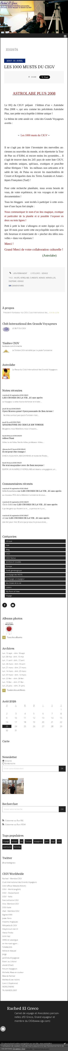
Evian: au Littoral (9, 961)
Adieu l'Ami (8, 438)
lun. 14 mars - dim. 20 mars (14, 671)
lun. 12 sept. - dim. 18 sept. (13, 653)
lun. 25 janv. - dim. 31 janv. (13, 686)
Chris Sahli (7, 504)
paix (47, 841)
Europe (9, 566)
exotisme (13, 281)
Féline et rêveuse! (9, 950)
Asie (7, 545)
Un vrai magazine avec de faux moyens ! (23, 465)
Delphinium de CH (10, 929)
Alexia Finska (7, 932)
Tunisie (28, 841)
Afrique (9, 541)
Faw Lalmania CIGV (10, 900)
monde (42, 278)
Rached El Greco (22, 1008)
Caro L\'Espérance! (10, 983)
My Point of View (12, 591)
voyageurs (38, 841)
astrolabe (24, 278)
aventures (7, 847)
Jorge (4, 954)
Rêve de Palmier (8, 976)
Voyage (9, 595)
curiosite (34, 278)
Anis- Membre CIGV (10, 903)
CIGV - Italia (7, 896)
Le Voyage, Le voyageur (15, 579)
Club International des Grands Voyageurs (19, 882)
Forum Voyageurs (9, 968)
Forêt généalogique (14, 570)
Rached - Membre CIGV (12, 878)
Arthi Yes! (6, 936)
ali (3, 518)
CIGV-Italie (6, 907)
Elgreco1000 (7, 914)
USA (59, 841)
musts (16, 278)
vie (21, 841)
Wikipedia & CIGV (9, 925)
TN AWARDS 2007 (9, 990)
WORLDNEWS (8, 986)
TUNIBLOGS (7, 947)
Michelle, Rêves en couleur (13, 972)
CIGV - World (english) (11, 889)
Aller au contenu (9, 2)
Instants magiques (10, 921)
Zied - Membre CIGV (10, 911)
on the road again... (10, 943)
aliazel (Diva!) (7, 965)
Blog (8, 549)
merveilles (50, 278)
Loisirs (8, 587)
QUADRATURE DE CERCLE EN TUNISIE (23, 425)
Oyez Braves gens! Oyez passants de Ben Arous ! (27, 411)
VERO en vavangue (10, 940)
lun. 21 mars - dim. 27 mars (14, 667)
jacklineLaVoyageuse (10, 958)
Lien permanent (19, 273)
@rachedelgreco (8, 862)
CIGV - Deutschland (10, 893)
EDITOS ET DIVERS (13, 562)
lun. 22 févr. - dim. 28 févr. (13, 678)
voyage (20, 281)
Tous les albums (14, 637)
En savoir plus (19, 1048)
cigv (53, 841)
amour (14, 841)
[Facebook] (4, 605)
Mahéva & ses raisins (11, 979)
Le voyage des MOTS (14, 574)
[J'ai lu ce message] (64, 1043)
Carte (5, 741)
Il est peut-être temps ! (14, 452)
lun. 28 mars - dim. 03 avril (13, 664)
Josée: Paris (6, 918)
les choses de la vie (13, 583)
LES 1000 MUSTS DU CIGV (29, 67)
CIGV (8, 553)
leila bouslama (9, 491)
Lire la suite (54, 312)
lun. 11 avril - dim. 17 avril (13, 660)
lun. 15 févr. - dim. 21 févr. (13, 682)
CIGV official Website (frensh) (14, 886)
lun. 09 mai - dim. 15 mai (13, 657)
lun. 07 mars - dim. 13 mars (14, 675)
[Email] (13, 605)
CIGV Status (11, 558)
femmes (17, 847)
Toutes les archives (16, 690)
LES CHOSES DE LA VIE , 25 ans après (22, 398)
